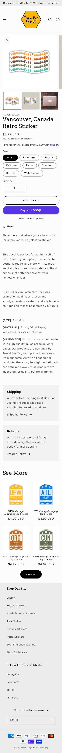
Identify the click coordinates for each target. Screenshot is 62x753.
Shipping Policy (17, 414)
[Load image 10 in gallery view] (49, 101)
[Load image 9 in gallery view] (31, 101)
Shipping (6, 139)
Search (11, 597)
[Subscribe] (51, 720)
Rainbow (11, 165)
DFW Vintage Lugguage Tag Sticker (16, 512)
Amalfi (10, 157)
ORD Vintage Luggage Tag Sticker (15, 558)
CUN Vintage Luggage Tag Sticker (46, 558)
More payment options (31, 218)
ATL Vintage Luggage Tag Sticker (46, 512)
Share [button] (10, 226)
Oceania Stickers (17, 629)
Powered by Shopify (40, 748)
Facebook (13, 682)
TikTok (11, 689)
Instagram (13, 674)
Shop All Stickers (17, 652)
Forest (49, 157)
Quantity (7, 181)
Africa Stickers (15, 636)
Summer (47, 165)
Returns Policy (16, 454)
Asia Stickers (14, 621)
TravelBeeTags (26, 748)
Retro (29, 165)
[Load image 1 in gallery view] (12, 101)
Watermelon (32, 173)
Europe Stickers (16, 605)
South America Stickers (21, 644)
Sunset (10, 173)
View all (30, 574)
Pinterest (12, 697)
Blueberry (29, 157)
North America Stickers (21, 613)
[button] (4, 19)
